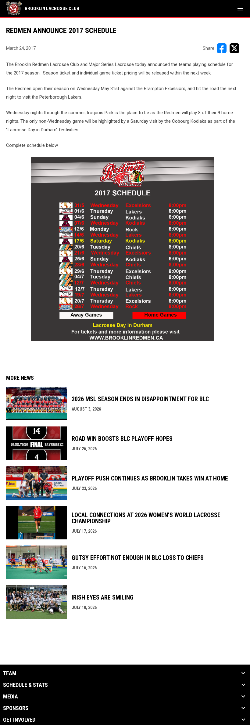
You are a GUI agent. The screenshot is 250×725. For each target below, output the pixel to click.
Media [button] (10, 696)
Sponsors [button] (15, 708)
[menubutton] (240, 8)
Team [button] (9, 673)
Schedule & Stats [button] (25, 685)
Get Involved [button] (19, 720)
